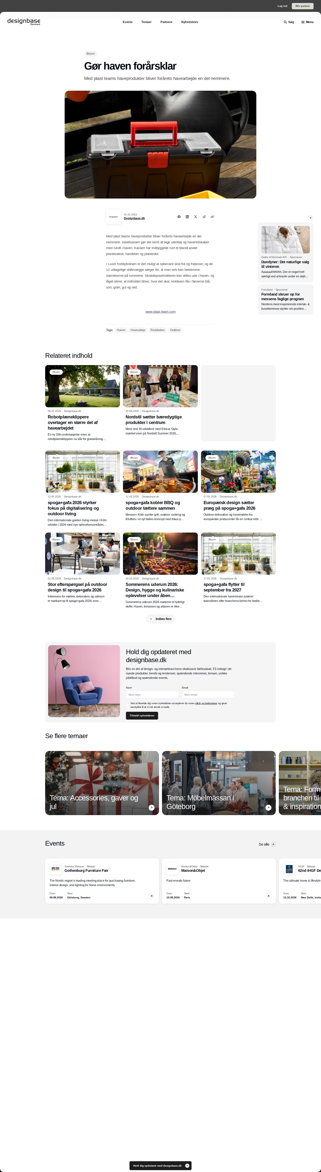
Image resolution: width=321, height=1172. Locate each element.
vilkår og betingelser (206, 703)
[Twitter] (195, 216)
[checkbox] (127, 705)
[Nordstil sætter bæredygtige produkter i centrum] (160, 400)
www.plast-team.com (160, 312)
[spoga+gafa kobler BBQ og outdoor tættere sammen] (160, 486)
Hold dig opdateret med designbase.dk (157, 1165)
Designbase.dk (134, 218)
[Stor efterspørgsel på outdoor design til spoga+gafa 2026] (82, 568)
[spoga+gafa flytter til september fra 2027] (238, 568)
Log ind (282, 5)
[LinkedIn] (187, 216)
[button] (311, 218)
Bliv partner (303, 5)
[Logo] (23, 22)
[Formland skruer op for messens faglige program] (286, 299)
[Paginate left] (48, 783)
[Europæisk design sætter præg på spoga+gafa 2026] (238, 486)
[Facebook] (179, 216)
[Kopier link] (212, 216)
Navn (129, 687)
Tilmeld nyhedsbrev (142, 715)
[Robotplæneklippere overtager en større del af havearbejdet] (82, 403)
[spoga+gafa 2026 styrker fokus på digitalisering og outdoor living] (82, 489)
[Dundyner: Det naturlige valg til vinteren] (286, 252)
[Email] (204, 216)
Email (185, 687)
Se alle (264, 844)
